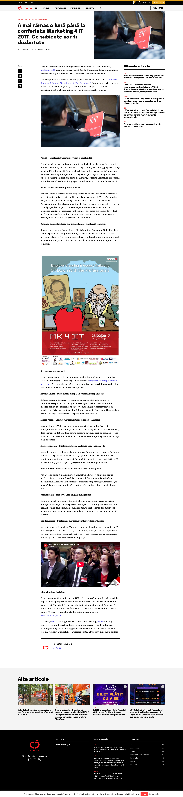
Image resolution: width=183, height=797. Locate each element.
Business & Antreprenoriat (27, 19)
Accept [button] (144, 794)
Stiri (125, 73)
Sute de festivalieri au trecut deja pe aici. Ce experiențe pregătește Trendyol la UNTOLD (35, 712)
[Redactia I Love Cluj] (46, 647)
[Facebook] (20, 71)
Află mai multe (153, 794)
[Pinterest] (20, 81)
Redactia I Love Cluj (43, 49)
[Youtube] (60, 647)
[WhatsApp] (20, 86)
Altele (126, 96)
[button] (101, 8)
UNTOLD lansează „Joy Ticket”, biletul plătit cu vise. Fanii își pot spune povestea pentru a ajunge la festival (144, 101)
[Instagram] (57, 647)
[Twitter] (20, 76)
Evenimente (42, 19)
